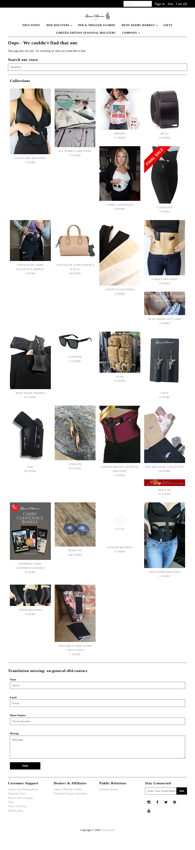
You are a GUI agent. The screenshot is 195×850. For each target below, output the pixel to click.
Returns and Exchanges (20, 798)
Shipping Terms (16, 793)
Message (14, 733)
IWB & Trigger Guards (96, 25)
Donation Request (108, 789)
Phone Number (18, 715)
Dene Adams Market (138, 25)
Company (129, 32)
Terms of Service (17, 806)
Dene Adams (107, 830)
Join (170, 4)
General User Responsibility (23, 789)
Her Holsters (58, 25)
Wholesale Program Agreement (70, 793)
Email (13, 697)
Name (13, 679)
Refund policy (15, 810)
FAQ (10, 802)
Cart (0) (181, 4)
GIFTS (167, 25)
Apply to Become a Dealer (68, 789)
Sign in (160, 4)
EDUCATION (31, 25)
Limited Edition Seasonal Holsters (86, 32)
